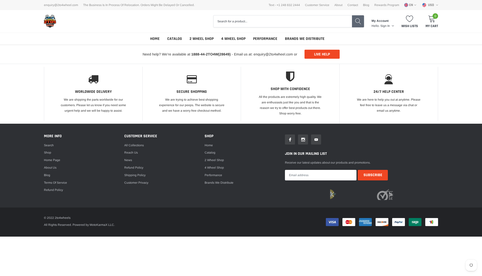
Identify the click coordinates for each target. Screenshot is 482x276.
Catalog (174, 38)
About (338, 5)
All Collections (134, 145)
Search (49, 145)
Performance (265, 38)
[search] (358, 21)
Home (155, 38)
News (128, 160)
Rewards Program (386, 5)
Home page (52, 160)
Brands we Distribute (305, 38)
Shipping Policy (135, 175)
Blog (366, 5)
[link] (290, 139)
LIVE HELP (322, 54)
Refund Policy (133, 167)
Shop (47, 152)
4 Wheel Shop (233, 38)
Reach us (131, 152)
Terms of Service (55, 182)
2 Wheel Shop (202, 38)
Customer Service (317, 5)
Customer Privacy (136, 182)
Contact (352, 5)
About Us (50, 167)
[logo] (50, 21)
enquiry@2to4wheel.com (61, 5)
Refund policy (53, 190)
